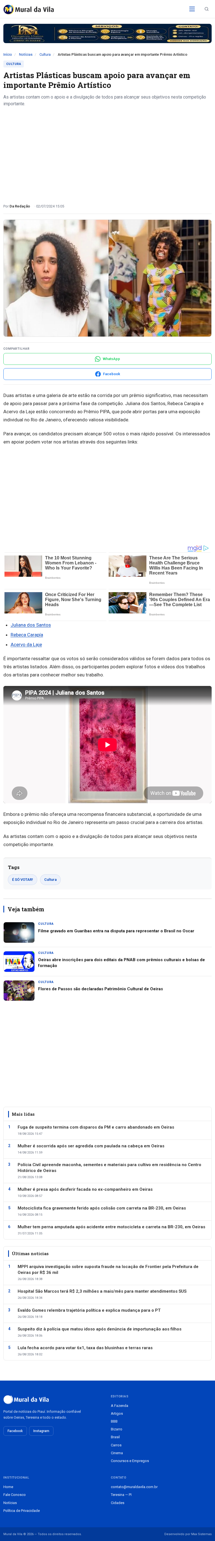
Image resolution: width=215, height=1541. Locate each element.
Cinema (117, 1453)
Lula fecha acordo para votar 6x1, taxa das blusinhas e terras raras (85, 1347)
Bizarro (116, 1429)
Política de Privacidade (21, 1511)
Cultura (45, 54)
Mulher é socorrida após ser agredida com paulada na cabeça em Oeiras (91, 1145)
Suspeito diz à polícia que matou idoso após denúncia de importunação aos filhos (99, 1329)
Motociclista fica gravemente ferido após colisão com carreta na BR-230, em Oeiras (102, 1208)
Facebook (15, 1431)
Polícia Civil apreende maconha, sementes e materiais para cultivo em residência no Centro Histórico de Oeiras (109, 1167)
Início (7, 54)
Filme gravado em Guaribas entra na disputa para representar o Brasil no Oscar (116, 930)
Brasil (115, 1437)
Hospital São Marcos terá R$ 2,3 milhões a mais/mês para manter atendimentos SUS (102, 1291)
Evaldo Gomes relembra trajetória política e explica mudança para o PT (89, 1310)
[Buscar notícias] (207, 9)
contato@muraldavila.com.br (134, 1487)
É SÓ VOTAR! (22, 879)
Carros (116, 1445)
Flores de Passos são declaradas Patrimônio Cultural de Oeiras (100, 988)
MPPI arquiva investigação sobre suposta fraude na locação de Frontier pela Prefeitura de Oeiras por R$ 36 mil (108, 1269)
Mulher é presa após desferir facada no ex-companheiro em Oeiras (85, 1189)
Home (8, 1487)
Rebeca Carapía (27, 635)
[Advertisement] (107, 153)
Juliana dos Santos (31, 625)
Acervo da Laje (26, 644)
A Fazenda (119, 1406)
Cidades (117, 1503)
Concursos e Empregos (130, 1461)
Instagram (41, 1431)
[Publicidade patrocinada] (107, 33)
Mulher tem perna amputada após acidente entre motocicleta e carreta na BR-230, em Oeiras (111, 1226)
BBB (114, 1421)
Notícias (25, 54)
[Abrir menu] (192, 9)
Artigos (117, 1413)
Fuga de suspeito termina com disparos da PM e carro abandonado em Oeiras (96, 1127)
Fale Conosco (14, 1495)
